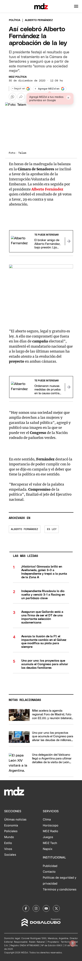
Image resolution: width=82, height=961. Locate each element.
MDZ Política (18, 77)
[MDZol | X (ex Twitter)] (56, 908)
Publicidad (50, 866)
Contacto (49, 871)
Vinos (8, 849)
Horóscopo (50, 825)
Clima (47, 819)
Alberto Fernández (24, 529)
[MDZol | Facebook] (26, 908)
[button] (76, 6)
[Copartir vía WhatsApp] (12, 96)
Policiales (11, 831)
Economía (11, 825)
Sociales (10, 854)
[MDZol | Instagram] (36, 908)
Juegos (48, 837)
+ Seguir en (18, 88)
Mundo (9, 837)
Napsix (47, 849)
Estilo (8, 843)
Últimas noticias (15, 819)
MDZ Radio (50, 831)
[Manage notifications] (72, 943)
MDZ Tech (50, 843)
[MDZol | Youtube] (46, 908)
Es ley (52, 529)
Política (14, 20)
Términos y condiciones (59, 889)
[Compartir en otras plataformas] (21, 96)
